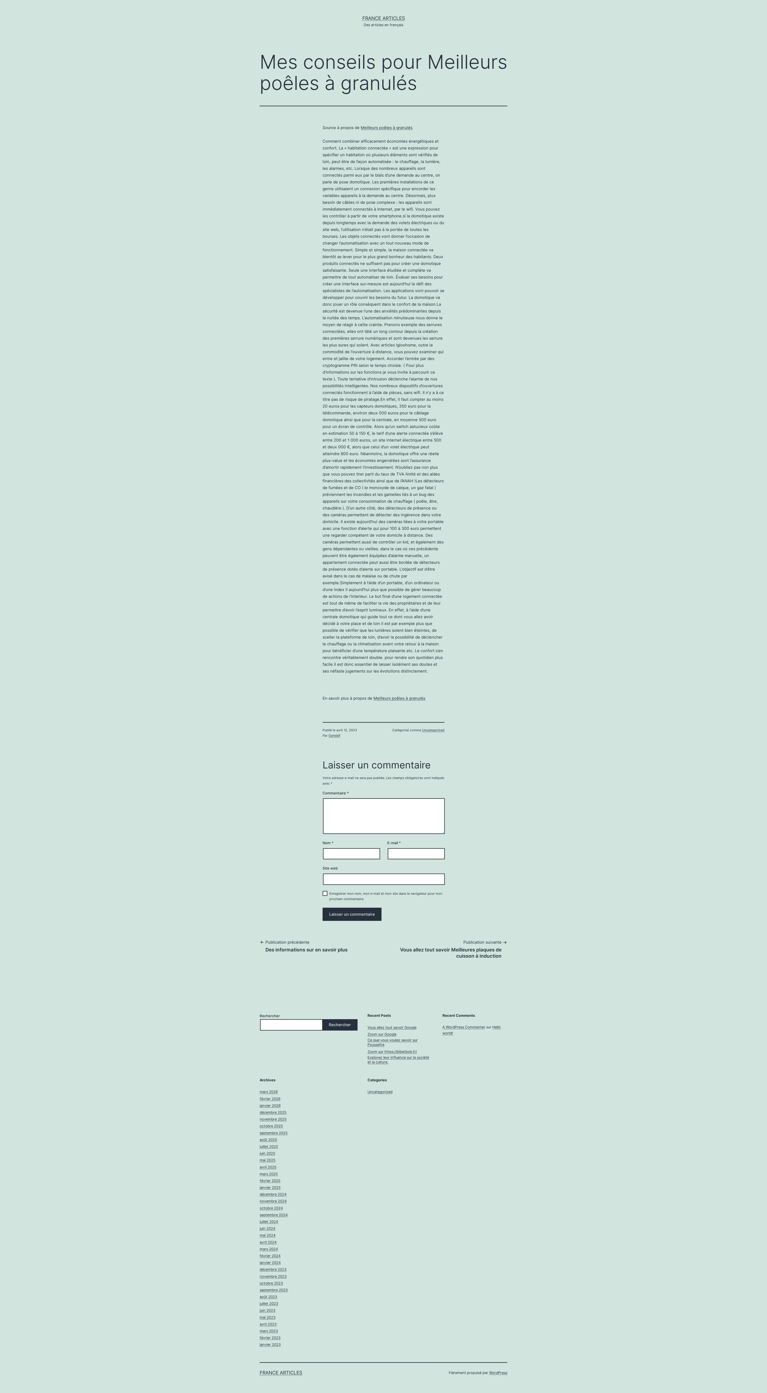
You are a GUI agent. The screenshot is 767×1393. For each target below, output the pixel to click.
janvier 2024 (270, 1263)
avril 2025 (268, 1167)
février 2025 (270, 1181)
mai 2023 (267, 1317)
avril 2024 (268, 1242)
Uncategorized (433, 730)
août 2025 (268, 1140)
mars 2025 (269, 1174)
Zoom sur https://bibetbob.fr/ (392, 1052)
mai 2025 (267, 1160)
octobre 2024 (271, 1208)
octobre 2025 (271, 1126)
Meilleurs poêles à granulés (386, 127)
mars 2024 (269, 1249)
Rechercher (270, 1016)
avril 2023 (268, 1324)
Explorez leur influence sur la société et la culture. (398, 1059)
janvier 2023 (270, 1344)
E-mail (394, 843)
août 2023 (268, 1297)
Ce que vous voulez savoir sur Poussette (393, 1042)
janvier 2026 (270, 1105)
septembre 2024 (274, 1215)
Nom (328, 843)
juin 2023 (267, 1310)
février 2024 (270, 1256)
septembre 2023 (274, 1290)
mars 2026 (269, 1092)
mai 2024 (268, 1235)
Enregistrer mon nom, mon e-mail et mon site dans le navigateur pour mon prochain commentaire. (385, 896)
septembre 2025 (274, 1133)
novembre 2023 (273, 1276)
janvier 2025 (270, 1187)
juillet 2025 (269, 1146)
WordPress (498, 1373)
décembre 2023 (273, 1269)
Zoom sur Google (382, 1034)
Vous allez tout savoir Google (392, 1027)
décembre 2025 (273, 1112)
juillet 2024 (269, 1222)
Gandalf (334, 735)
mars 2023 (269, 1331)
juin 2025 (267, 1153)
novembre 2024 (273, 1201)
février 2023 (270, 1338)
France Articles (383, 18)
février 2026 (270, 1099)
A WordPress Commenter (463, 1027)
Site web (330, 868)
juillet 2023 (269, 1303)
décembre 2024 (273, 1194)
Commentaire (336, 793)
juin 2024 (267, 1228)
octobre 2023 (271, 1283)
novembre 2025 (273, 1119)
